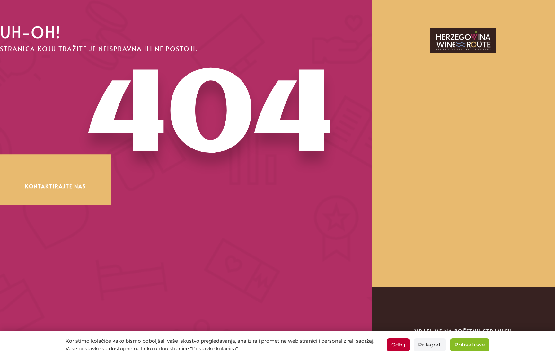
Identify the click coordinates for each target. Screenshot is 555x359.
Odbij (398, 345)
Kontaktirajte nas (55, 186)
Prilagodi (430, 345)
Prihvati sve (469, 345)
